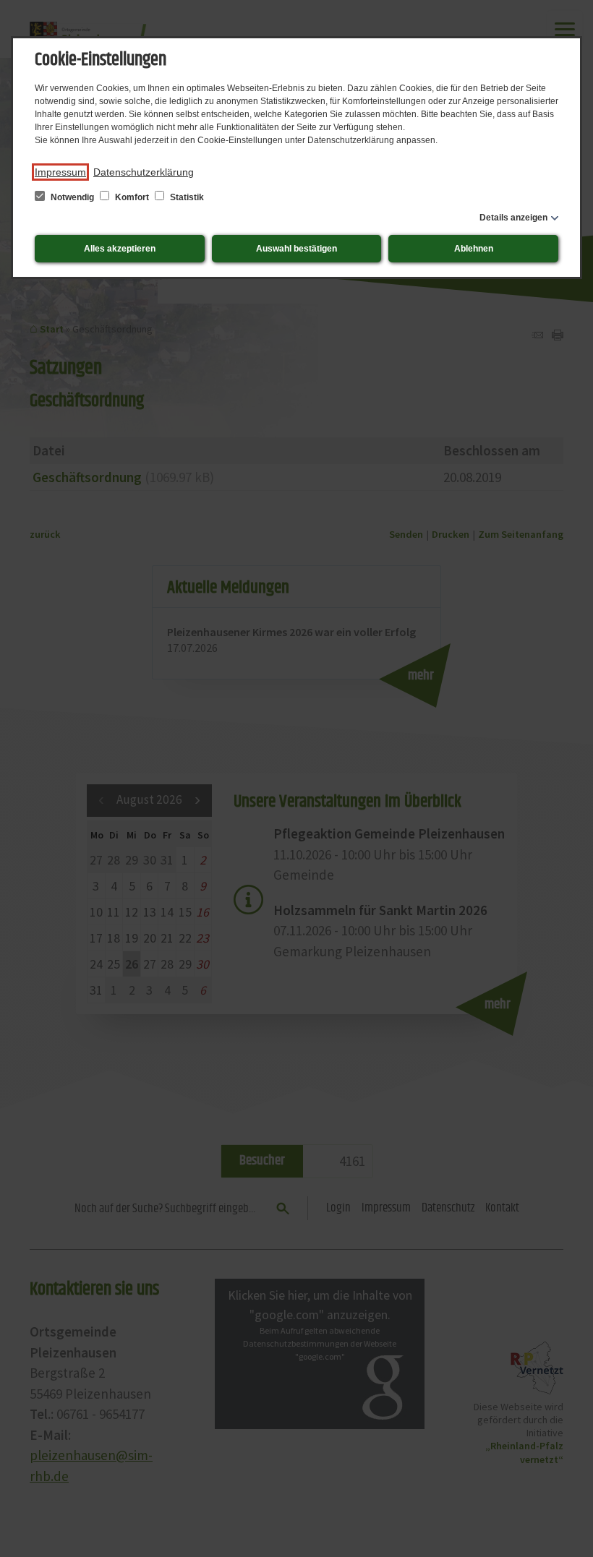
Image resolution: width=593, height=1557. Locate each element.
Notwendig (72, 197)
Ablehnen (473, 249)
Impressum (60, 172)
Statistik (186, 197)
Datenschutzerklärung (143, 172)
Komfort (132, 197)
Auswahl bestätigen (296, 249)
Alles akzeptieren (119, 249)
